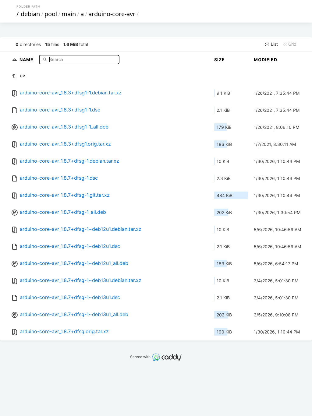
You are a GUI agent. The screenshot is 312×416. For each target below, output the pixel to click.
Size (219, 59)
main (69, 14)
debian (30, 14)
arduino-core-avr (111, 14)
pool (50, 14)
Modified (265, 59)
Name (27, 59)
